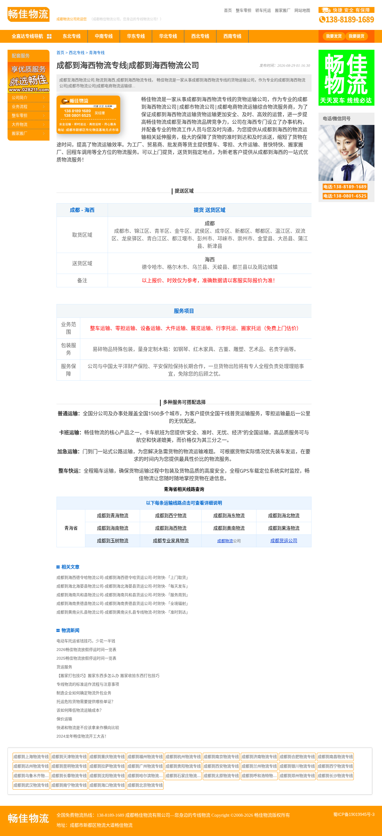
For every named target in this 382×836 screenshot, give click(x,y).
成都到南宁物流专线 (69, 785)
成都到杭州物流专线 (183, 756)
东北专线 (72, 36)
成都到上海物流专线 (31, 756)
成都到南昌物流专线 (335, 756)
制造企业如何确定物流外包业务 (83, 693)
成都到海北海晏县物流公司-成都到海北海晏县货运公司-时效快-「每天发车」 (123, 586)
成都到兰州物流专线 (259, 766)
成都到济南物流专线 (259, 756)
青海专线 (97, 52)
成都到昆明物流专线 (69, 766)
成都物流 (225, 541)
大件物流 (19, 124)
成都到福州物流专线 (145, 756)
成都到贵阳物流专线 (183, 766)
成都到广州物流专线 (145, 766)
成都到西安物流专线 (221, 766)
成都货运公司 (283, 540)
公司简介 (19, 97)
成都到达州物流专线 (31, 766)
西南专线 (232, 36)
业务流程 (19, 106)
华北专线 (168, 36)
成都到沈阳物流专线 (107, 775)
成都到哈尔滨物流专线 (146, 775)
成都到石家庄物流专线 (184, 775)
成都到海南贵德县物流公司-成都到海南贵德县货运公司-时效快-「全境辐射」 (123, 603)
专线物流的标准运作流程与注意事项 (87, 684)
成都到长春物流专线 (69, 775)
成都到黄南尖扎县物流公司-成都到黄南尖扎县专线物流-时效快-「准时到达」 (123, 612)
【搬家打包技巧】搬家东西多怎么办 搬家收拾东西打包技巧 (107, 675)
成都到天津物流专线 (69, 756)
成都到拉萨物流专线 (107, 766)
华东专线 (136, 36)
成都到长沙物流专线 (335, 775)
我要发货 (334, 36)
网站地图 (302, 10)
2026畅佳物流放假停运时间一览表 (86, 649)
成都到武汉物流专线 (31, 785)
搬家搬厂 (283, 10)
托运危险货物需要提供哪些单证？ (85, 701)
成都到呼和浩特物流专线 (260, 775)
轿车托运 (263, 10)
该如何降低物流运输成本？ (79, 710)
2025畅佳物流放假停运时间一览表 (86, 658)
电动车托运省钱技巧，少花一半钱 (85, 641)
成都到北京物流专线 (145, 785)
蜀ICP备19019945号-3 (353, 814)
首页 (228, 10)
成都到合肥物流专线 (297, 756)
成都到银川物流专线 (297, 766)
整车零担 (243, 10)
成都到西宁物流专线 (335, 766)
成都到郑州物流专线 (297, 775)
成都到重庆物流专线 (107, 756)
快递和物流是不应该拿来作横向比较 (87, 727)
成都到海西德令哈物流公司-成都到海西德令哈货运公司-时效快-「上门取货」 (123, 577)
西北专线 (200, 36)
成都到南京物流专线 (221, 756)
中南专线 (104, 36)
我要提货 (356, 36)
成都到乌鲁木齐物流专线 (31, 775)
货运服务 (64, 667)
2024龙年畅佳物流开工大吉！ (82, 736)
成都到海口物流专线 (107, 785)
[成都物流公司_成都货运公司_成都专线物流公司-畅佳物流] (28, 14)
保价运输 (64, 719)
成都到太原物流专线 (221, 775)
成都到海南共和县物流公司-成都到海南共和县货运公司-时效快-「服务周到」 (123, 595)
